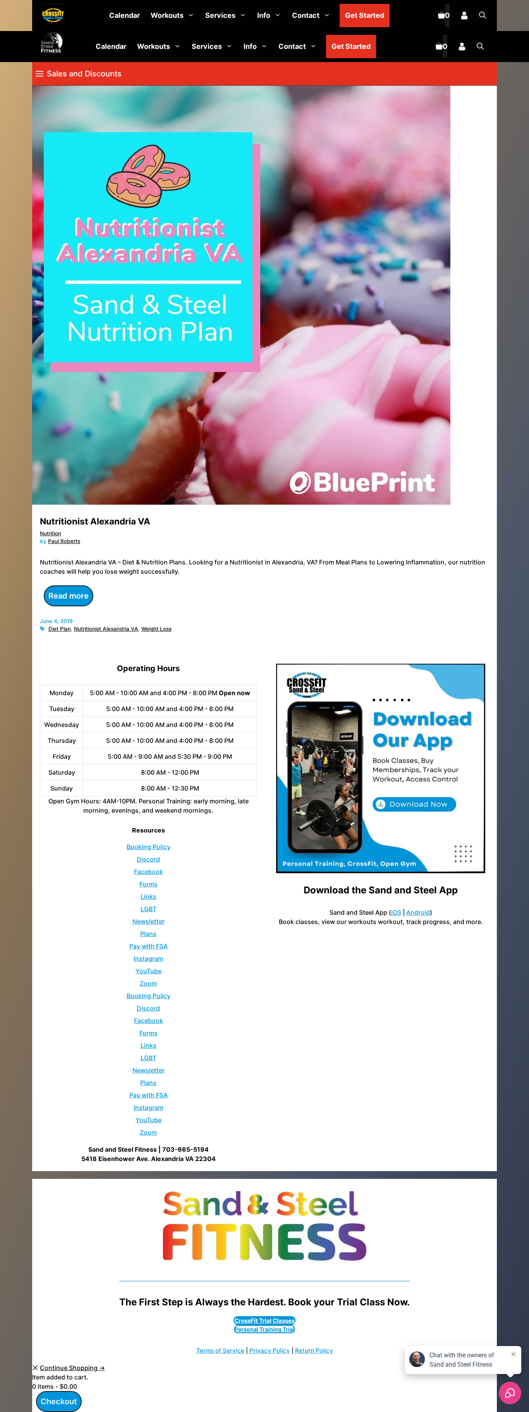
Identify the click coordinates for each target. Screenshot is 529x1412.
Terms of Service (220, 1350)
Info (263, 15)
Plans (148, 934)
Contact (305, 15)
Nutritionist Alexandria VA (95, 521)
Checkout (59, 1401)
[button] (482, 15)
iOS (396, 912)
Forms (148, 884)
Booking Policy (148, 847)
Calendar (124, 15)
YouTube (148, 971)
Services (220, 15)
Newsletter (148, 921)
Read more (68, 595)
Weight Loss (156, 629)
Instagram (148, 958)
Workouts (167, 15)
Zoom (148, 983)
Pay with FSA (148, 946)
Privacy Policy (269, 1350)
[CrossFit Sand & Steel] (51, 15)
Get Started (364, 15)
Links (148, 896)
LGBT (148, 909)
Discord (148, 859)
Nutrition (50, 533)
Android (418, 912)
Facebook (148, 872)
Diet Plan (59, 629)
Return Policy (314, 1350)
